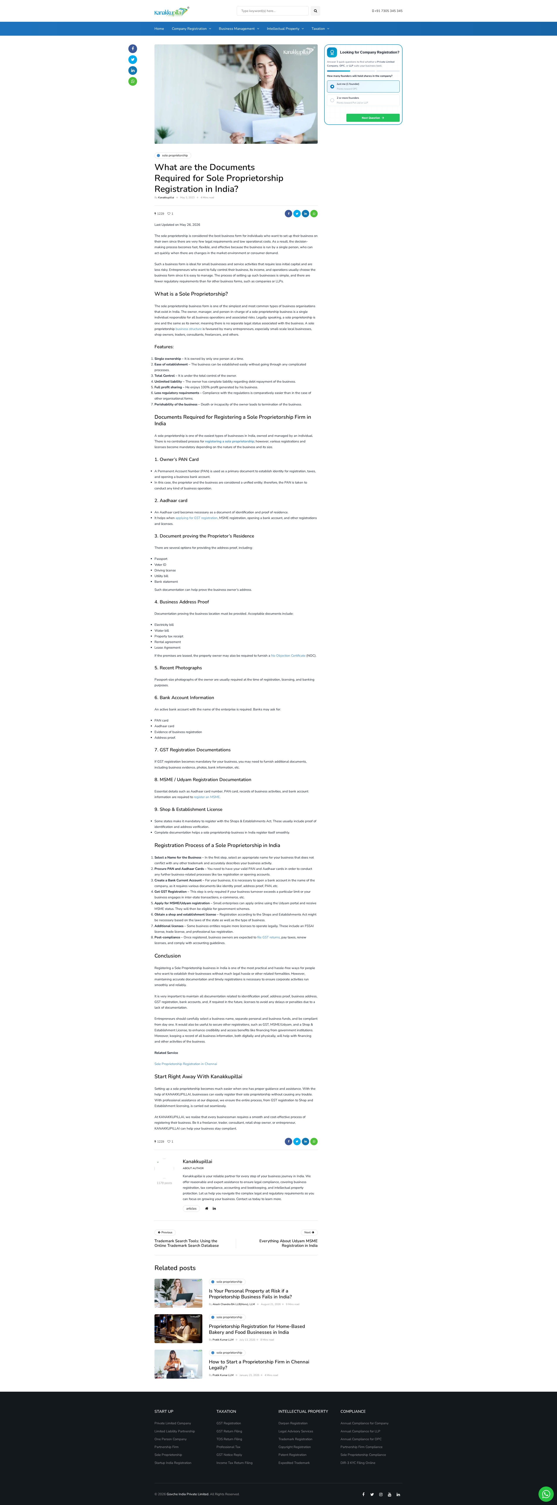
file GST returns (268, 937)
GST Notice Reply (229, 1455)
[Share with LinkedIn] (305, 213)
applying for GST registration (197, 518)
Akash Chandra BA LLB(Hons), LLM (234, 1304)
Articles (191, 1208)
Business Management (237, 28)
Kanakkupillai (166, 197)
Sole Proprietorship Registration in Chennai (185, 1064)
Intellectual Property (283, 28)
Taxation (318, 28)
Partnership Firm (166, 1447)
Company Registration (189, 28)
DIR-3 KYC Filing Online (358, 1463)
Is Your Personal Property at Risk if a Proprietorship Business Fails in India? (250, 1294)
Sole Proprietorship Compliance (363, 1455)
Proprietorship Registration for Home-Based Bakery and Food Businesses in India (257, 1329)
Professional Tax (228, 1447)
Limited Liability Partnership (174, 1431)
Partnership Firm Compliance (362, 1447)
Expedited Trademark (294, 1463)
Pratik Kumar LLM (223, 1339)
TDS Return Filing (229, 1439)
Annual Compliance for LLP (360, 1431)
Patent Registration (292, 1455)
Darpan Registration (293, 1423)
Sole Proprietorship (168, 1455)
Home (159, 28)
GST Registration (228, 1423)
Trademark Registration (295, 1439)
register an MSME (207, 797)
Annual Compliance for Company (365, 1423)
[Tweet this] (297, 213)
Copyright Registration (294, 1447)
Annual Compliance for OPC (361, 1439)
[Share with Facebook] (288, 213)
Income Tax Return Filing (234, 1463)
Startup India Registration (172, 1463)
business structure (189, 329)
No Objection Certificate (288, 655)
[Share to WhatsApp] (314, 213)
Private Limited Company (172, 1423)
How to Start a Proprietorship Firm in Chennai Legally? (259, 1365)
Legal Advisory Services (295, 1431)
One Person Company (170, 1439)
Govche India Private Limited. (188, 1494)
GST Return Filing (229, 1431)
